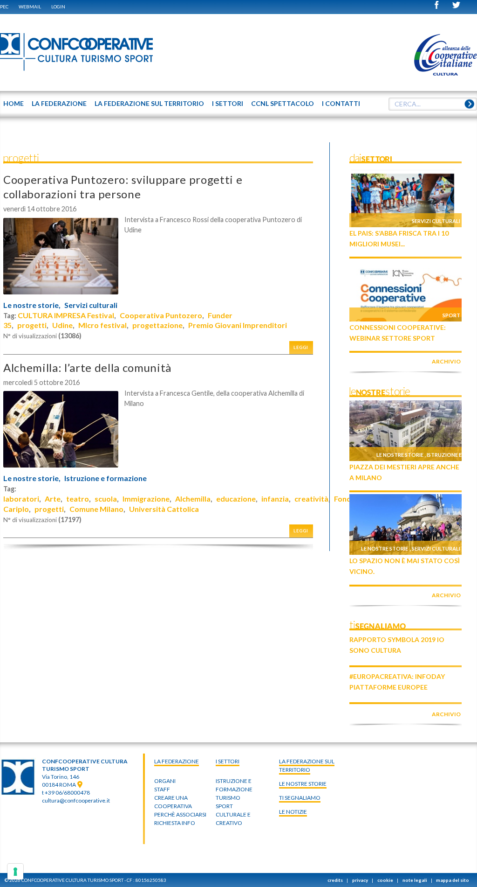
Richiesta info (174, 822)
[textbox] (432, 104)
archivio (446, 361)
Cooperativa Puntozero (161, 315)
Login (58, 6)
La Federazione (176, 761)
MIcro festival (102, 325)
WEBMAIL (30, 6)
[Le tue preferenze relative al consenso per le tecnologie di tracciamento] (15, 872)
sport (224, 806)
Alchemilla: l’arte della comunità (87, 367)
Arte (53, 498)
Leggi (300, 347)
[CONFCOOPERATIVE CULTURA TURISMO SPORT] (77, 52)
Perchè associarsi (180, 814)
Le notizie (293, 811)
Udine (62, 325)
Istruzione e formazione (105, 478)
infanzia (275, 498)
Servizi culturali (90, 305)
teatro (77, 498)
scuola (106, 498)
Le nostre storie (399, 455)
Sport (451, 315)
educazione (236, 498)
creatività (311, 498)
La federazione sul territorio (306, 765)
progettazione (157, 325)
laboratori (21, 498)
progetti (32, 325)
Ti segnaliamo (299, 797)
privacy (360, 880)
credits (335, 880)
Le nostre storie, (32, 305)
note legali (414, 880)
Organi (165, 780)
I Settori (227, 761)
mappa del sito (452, 880)
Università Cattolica (164, 508)
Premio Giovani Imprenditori (237, 325)
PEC (4, 6)
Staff (162, 789)
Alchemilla (193, 498)
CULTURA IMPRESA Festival (66, 315)
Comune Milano (96, 508)
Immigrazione (146, 498)
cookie (385, 880)
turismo (228, 797)
